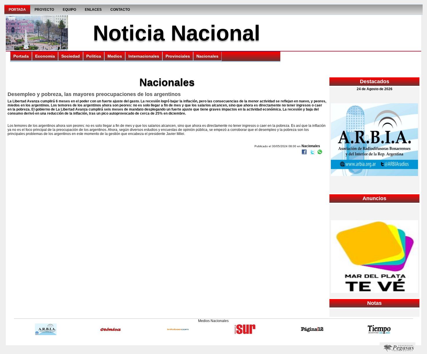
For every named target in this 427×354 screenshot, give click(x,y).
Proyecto (44, 10)
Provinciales (178, 56)
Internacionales (143, 56)
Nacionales (207, 56)
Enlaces (93, 10)
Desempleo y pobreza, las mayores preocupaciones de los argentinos (94, 94)
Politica (93, 56)
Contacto (120, 10)
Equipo (69, 10)
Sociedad (70, 56)
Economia (45, 56)
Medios (114, 56)
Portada (17, 10)
